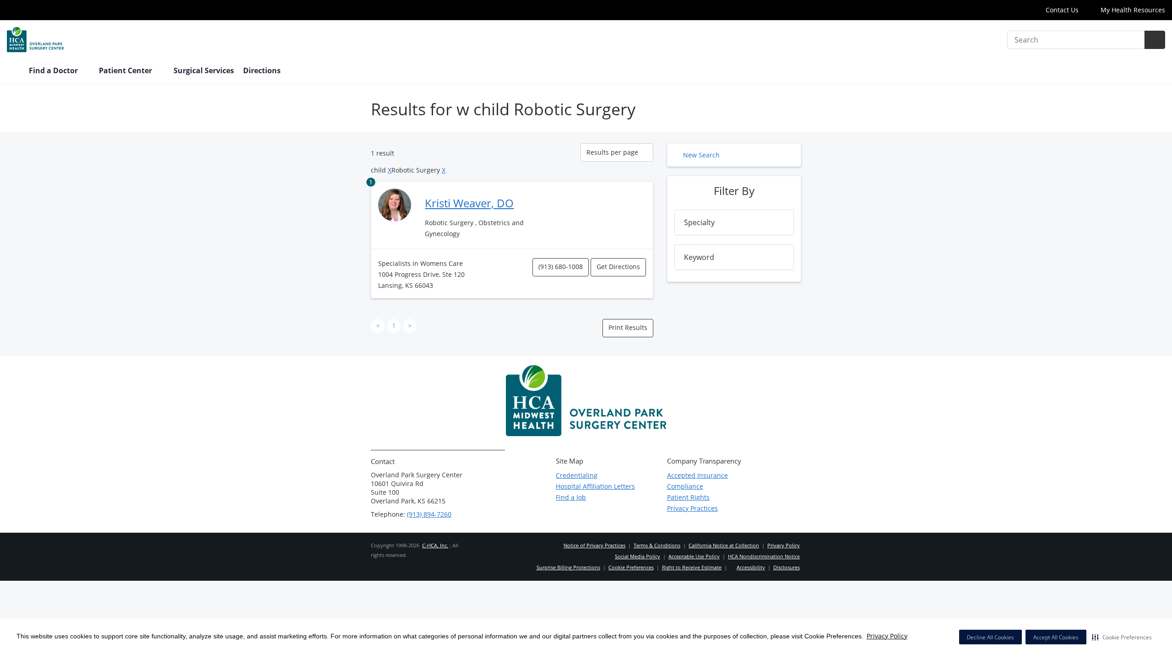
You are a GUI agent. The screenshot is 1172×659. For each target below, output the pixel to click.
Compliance (685, 486)
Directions (262, 70)
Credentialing (576, 475)
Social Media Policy (637, 556)
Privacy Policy (887, 636)
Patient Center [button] (126, 70)
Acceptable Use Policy (694, 556)
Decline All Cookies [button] (990, 637)
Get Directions (618, 266)
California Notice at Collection (724, 545)
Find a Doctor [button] (54, 70)
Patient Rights (688, 497)
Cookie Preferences (631, 567)
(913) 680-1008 (560, 266)
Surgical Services (204, 70)
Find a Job (571, 497)
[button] (1122, 637)
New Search (701, 155)
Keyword (699, 257)
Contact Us (1062, 9)
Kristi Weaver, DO (469, 203)
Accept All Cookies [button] (1056, 637)
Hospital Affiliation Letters (595, 486)
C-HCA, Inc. (435, 545)
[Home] (13, 71)
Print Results (627, 327)
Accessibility (751, 567)
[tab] (734, 222)
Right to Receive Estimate (692, 567)
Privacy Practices (692, 508)
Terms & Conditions (657, 545)
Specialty (699, 222)
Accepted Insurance (697, 475)
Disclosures (786, 567)
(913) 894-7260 (429, 514)
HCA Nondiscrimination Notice (764, 556)
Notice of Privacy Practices (594, 545)
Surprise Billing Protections (568, 567)
